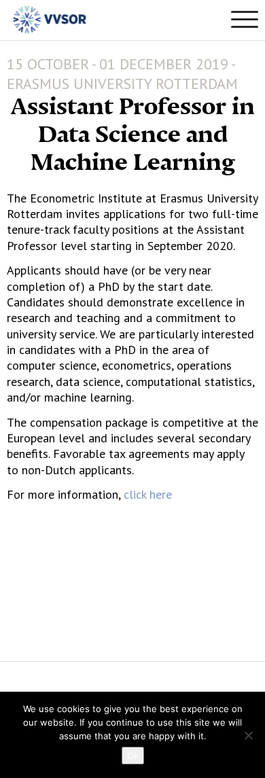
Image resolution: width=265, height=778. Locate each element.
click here (146, 494)
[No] (248, 735)
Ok (133, 755)
